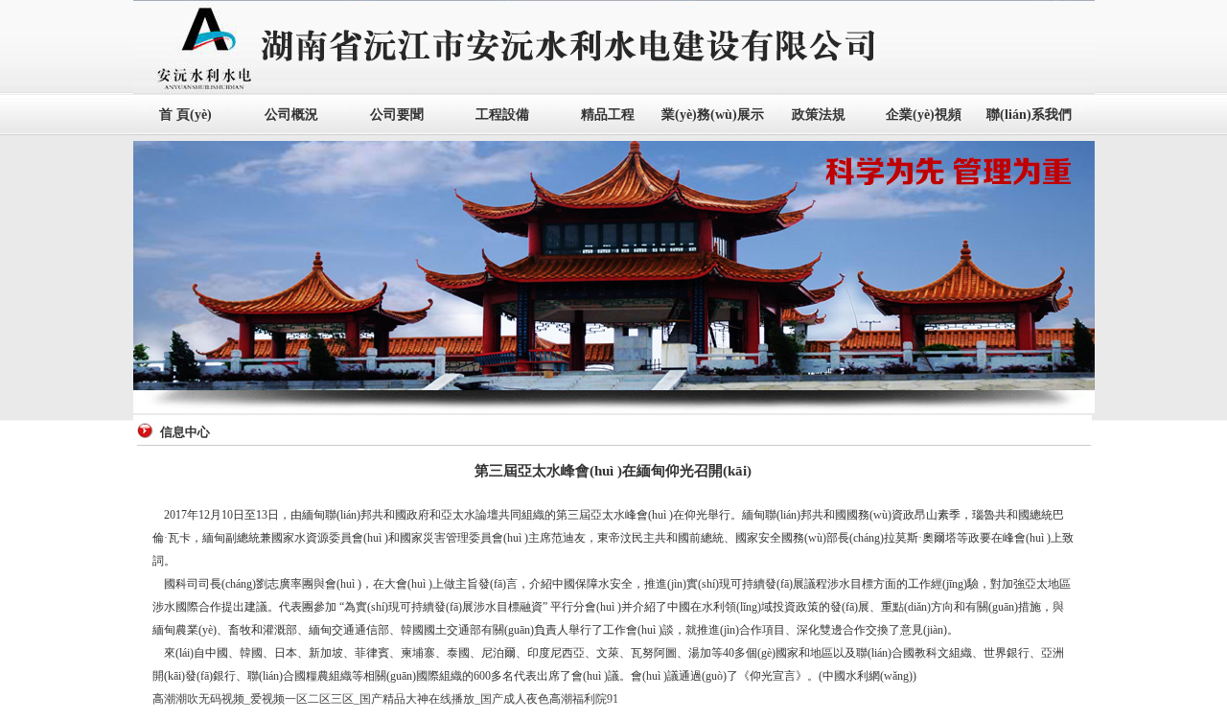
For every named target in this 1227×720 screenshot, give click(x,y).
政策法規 (818, 114)
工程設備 (502, 114)
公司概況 (291, 114)
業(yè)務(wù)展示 (712, 114)
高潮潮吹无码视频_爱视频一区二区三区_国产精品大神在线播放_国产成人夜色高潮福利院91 (385, 699)
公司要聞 (397, 114)
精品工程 (608, 114)
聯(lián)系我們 (1029, 114)
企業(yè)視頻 (923, 114)
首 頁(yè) (185, 114)
